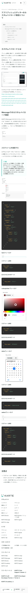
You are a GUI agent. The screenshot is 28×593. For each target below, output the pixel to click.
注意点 (4, 471)
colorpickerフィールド (9, 288)
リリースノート (5, 570)
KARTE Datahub (18, 560)
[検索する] (24, 2)
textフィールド (6, 253)
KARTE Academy (5, 563)
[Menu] (20, 2)
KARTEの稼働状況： (6, 590)
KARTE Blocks (5, 560)
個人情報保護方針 (17, 590)
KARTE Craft (4, 566)
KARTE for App (18, 555)
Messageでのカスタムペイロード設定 (13, 28)
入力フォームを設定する (10, 148)
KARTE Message (13, 9)
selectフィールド (7, 412)
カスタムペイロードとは (11, 49)
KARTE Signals (18, 558)
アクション (20, 9)
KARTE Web (4, 555)
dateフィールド (7, 351)
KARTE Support (18, 563)
